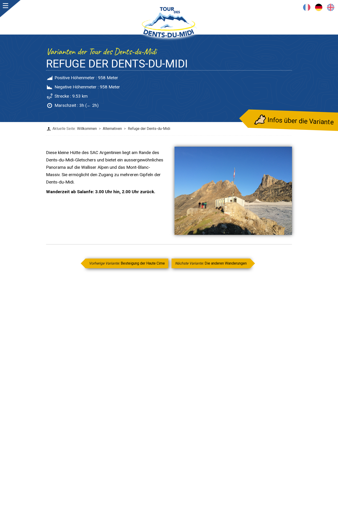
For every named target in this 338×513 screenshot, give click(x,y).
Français (306, 7)
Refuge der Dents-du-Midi (149, 128)
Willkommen (87, 128)
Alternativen (112, 128)
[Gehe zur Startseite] (169, 24)
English (330, 7)
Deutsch (318, 7)
